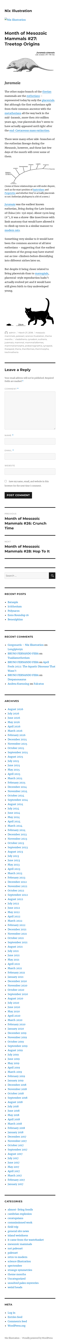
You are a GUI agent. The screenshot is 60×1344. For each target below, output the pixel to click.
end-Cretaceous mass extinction (29, 130)
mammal (19, 342)
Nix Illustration (18, 11)
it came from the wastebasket (26, 1239)
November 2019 (17, 1037)
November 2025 (17, 743)
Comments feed (17, 1321)
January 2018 (15, 1132)
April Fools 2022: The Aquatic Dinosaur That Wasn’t (31, 666)
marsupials (41, 273)
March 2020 (15, 1020)
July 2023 (13, 856)
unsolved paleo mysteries (23, 1282)
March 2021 (15, 968)
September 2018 (17, 1097)
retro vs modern (17, 1257)
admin (12, 332)
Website (10, 465)
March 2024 (15, 825)
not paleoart (15, 1248)
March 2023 (15, 873)
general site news (18, 1231)
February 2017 (16, 1179)
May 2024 (14, 817)
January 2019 (16, 1080)
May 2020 (14, 1011)
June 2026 (14, 717)
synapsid (47, 345)
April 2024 (14, 821)
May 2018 (13, 1115)
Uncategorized (17, 1278)
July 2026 (13, 713)
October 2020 (16, 989)
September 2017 (17, 1149)
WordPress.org (17, 1325)
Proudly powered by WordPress (37, 1338)
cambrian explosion (20, 1213)
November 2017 (17, 1140)
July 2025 (13, 761)
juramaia (9, 342)
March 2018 (15, 1123)
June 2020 (14, 1007)
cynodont (32, 339)
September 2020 (18, 994)
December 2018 (17, 1084)
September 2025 (18, 752)
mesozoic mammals (20, 1244)
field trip (13, 1226)
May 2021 (13, 959)
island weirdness (18, 1235)
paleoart (20, 336)
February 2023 (16, 877)
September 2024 (18, 799)
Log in (11, 1312)
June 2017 (13, 1162)
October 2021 (16, 938)
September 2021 (17, 942)
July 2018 (13, 1106)
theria (18, 349)
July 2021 (13, 950)
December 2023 (17, 834)
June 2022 (14, 907)
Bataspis (13, 602)
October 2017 (16, 1145)
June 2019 (14, 1058)
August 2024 (15, 804)
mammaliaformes (34, 342)
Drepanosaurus (17, 679)
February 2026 (17, 735)
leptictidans (38, 189)
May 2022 (14, 912)
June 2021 (14, 955)
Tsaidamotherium (19, 657)
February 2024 (16, 830)
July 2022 (13, 903)
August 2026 (15, 709)
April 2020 (14, 1015)
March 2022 (15, 920)
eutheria (42, 339)
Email (9, 450)
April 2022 (14, 916)
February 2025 (16, 782)
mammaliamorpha (14, 345)
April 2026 (14, 726)
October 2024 (16, 795)
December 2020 (17, 981)
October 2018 (16, 1093)
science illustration (34, 336)
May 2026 (14, 722)
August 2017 (15, 1153)
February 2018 (16, 1128)
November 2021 (17, 933)
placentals (48, 100)
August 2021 (15, 946)
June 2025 (14, 765)
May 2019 (13, 1063)
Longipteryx (15, 649)
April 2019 (14, 1067)
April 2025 (14, 773)
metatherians (13, 113)
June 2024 (14, 812)
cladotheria (21, 339)
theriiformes (28, 349)
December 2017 (17, 1136)
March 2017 (15, 1175)
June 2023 (14, 860)
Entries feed (15, 1317)
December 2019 (17, 1033)
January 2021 (15, 976)
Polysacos (14, 610)
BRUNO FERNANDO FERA (23, 653)
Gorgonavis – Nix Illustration (26, 644)
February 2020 (16, 1024)
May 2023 (14, 864)
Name (9, 435)
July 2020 (13, 1002)
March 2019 (15, 1071)
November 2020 (17, 985)
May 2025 (14, 769)
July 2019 (13, 1054)
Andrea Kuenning (18, 683)
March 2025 (15, 778)
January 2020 (16, 1028)
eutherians (33, 95)
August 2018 (15, 1102)
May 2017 (13, 1166)
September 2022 (18, 894)
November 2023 (17, 838)
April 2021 (14, 963)
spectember (15, 1265)
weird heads (15, 1287)
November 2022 (17, 886)
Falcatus (39, 683)
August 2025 (15, 756)
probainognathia (33, 345)
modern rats (12, 230)
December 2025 (17, 739)
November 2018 (17, 1089)
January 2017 (15, 1184)
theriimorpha (42, 349)
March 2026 (15, 730)
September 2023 (18, 847)
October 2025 (16, 748)
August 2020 (15, 998)
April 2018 (14, 1119)
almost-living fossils (20, 1209)
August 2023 (15, 851)
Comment (12, 389)
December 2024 (17, 786)
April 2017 (14, 1171)
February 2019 (16, 1076)
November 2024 (17, 791)
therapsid (9, 349)
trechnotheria (11, 352)
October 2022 (16, 890)
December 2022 (17, 881)
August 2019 (15, 1050)
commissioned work (20, 1222)
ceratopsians (15, 1218)
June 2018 (14, 1110)
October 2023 (16, 843)
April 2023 (14, 868)
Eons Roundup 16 (18, 615)
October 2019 (16, 1041)
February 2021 (16, 972)
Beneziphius (15, 619)
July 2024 (13, 808)
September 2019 (18, 1045)
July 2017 (13, 1158)
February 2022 (16, 925)
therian (46, 91)
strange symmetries (20, 1270)
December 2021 (17, 929)
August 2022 (15, 899)
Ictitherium (15, 606)
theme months (17, 1274)
